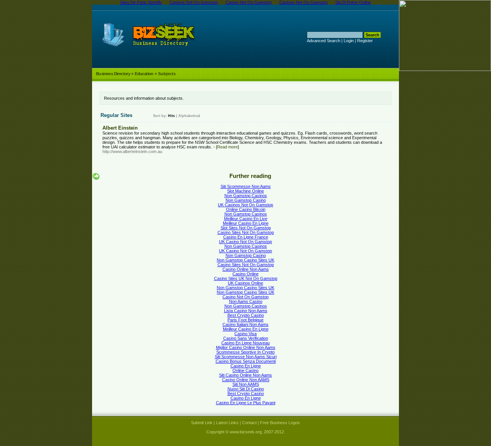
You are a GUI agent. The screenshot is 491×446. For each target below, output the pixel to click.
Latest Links (227, 422)
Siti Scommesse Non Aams (246, 186)
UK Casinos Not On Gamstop (245, 204)
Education (144, 73)
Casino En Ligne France (245, 237)
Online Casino (245, 370)
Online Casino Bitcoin (245, 209)
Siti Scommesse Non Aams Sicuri (246, 356)
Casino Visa (245, 333)
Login (349, 40)
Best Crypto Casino (245, 315)
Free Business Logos (280, 422)
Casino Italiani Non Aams (245, 324)
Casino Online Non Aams (245, 269)
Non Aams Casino (245, 301)
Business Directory (113, 73)
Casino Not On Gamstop (245, 297)
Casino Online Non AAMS (245, 379)
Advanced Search (323, 40)
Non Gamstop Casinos (245, 195)
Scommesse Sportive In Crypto (245, 352)
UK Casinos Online (245, 283)
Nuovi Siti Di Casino (245, 389)
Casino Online (245, 274)
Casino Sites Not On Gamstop (245, 232)
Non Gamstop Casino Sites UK (245, 260)
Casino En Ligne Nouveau (245, 343)
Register (365, 40)
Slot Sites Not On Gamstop (246, 227)
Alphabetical (189, 116)
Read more (227, 147)
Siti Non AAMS (245, 384)
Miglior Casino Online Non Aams (245, 347)
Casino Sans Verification (245, 338)
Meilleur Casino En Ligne (246, 223)
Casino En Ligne (246, 366)
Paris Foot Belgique (245, 320)
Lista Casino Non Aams (245, 310)
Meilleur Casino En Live (245, 218)
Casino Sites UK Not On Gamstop (245, 278)
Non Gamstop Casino (246, 200)
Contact (249, 422)
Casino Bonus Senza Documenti (246, 361)
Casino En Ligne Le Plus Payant (245, 402)
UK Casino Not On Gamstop (245, 241)
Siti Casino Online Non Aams (245, 375)
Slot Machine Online (245, 191)
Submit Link (202, 422)
